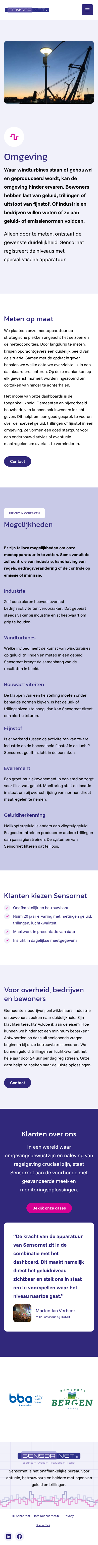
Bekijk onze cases (49, 1207)
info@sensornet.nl (47, 1516)
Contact (17, 461)
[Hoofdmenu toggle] (87, 10)
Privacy (69, 1516)
